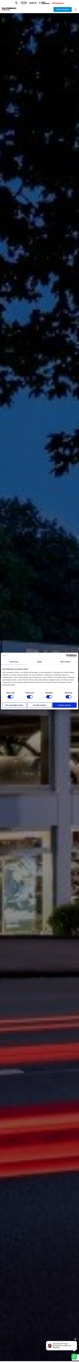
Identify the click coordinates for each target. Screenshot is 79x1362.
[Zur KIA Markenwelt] (33, 3)
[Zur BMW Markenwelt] (16, 3)
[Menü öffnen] (75, 9)
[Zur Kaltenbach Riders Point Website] (44, 3)
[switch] (30, 696)
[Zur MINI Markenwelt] (24, 3)
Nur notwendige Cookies (14, 705)
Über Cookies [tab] (65, 662)
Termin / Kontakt (62, 9)
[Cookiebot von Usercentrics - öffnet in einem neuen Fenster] (68, 655)
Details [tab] (39, 662)
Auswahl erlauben (39, 705)
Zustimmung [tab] (13, 662)
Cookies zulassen (64, 705)
